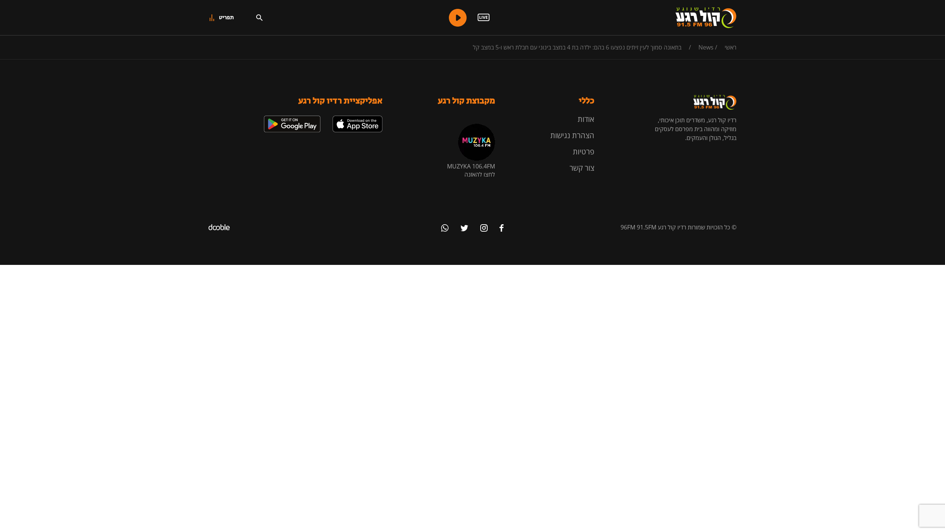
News (706, 47)
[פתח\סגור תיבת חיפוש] (259, 17)
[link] (357, 119)
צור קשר (582, 168)
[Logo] (706, 17)
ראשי (730, 47)
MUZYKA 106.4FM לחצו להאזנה (471, 170)
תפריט (226, 17)
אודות (586, 119)
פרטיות (583, 152)
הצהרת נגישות (572, 135)
